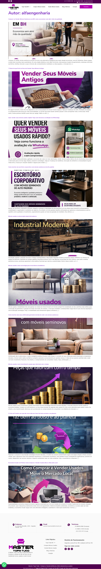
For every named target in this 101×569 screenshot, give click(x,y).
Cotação (75, 6)
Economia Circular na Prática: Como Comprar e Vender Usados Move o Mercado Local (33, 462)
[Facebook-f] (9, 1)
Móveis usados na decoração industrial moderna (22, 216)
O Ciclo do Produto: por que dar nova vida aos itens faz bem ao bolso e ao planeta (32, 413)
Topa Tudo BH (25, 6)
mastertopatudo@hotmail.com (52, 526)
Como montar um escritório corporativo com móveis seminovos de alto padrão (31, 167)
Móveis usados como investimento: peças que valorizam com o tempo (28, 364)
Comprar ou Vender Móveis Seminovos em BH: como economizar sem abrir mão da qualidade (35, 19)
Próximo (89, 511)
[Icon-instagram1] (72, 549)
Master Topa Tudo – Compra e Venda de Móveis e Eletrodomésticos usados (50, 566)
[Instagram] (11, 1)
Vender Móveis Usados (53, 6)
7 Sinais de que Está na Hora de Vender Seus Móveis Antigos (26, 68)
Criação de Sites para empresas (68, 568)
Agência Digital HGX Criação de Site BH (47, 568)
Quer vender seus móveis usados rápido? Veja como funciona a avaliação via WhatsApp (33, 117)
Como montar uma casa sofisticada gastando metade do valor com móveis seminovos (33, 315)
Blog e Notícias (66, 6)
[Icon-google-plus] (69, 549)
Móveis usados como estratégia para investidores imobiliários (26, 265)
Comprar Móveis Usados (39, 6)
